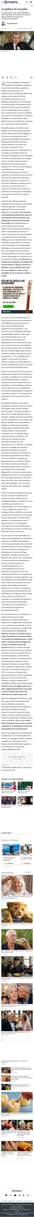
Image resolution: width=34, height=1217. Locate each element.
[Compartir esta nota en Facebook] (2, 77)
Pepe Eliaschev (12, 23)
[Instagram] (19, 1195)
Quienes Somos (11, 1201)
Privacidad (26, 1201)
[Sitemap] (28, 1195)
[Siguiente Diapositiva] (31, 854)
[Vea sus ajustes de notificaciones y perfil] (31, 2)
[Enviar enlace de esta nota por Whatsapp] (11, 77)
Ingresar (26, 2)
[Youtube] (15, 1195)
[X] (10, 1195)
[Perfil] (17, 1191)
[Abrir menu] (2, 2)
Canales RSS (4, 1201)
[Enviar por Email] (15, 77)
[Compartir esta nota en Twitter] (7, 77)
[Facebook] (6, 1195)
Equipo (31, 1201)
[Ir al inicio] (11, 2)
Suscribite (8, 306)
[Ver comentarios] (31, 6)
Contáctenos (19, 1201)
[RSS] (23, 1195)
